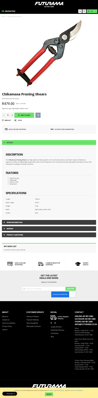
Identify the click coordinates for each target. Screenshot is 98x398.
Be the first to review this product (10, 98)
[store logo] (49, 3)
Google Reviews (56, 327)
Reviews (10, 229)
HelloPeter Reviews (57, 330)
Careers (4, 330)
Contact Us (5, 320)
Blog (52, 337)
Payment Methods (33, 320)
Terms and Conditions (76, 390)
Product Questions (15, 235)
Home (3, 16)
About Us (5, 316)
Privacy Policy (60, 390)
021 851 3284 (49, 6)
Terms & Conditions (8, 323)
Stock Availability (32, 323)
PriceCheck (54, 333)
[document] (49, 393)
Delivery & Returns (33, 316)
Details (10, 142)
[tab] (49, 142)
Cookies (51, 390)
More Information (14, 222)
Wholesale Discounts (34, 326)
